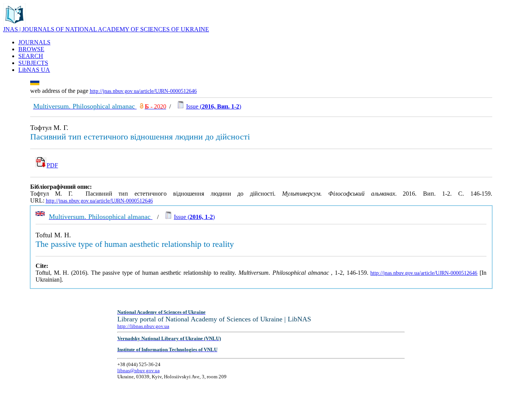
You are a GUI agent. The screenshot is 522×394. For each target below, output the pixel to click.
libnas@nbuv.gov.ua (138, 370)
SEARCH (30, 56)
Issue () (213, 106)
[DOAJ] (141, 106)
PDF (52, 165)
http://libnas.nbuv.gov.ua (143, 326)
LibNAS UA (34, 69)
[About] (14, 24)
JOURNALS (34, 42)
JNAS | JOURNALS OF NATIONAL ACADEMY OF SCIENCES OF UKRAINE (106, 29)
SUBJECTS (33, 63)
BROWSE (31, 49)
